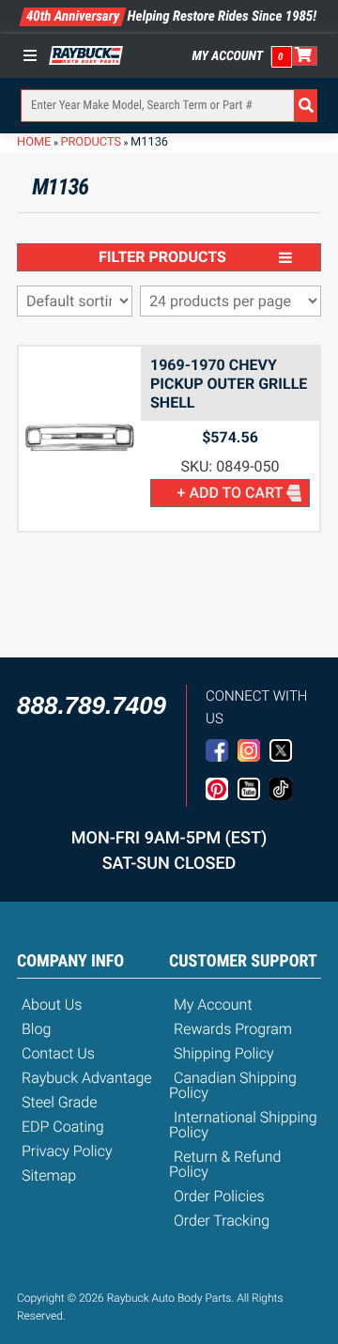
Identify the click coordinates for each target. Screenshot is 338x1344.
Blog (36, 1029)
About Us (52, 1004)
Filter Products (162, 257)
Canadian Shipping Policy (233, 1085)
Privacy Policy (67, 1151)
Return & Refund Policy (225, 1164)
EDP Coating (63, 1126)
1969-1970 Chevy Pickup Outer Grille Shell (228, 383)
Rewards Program (233, 1029)
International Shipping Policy (243, 1124)
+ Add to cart (230, 493)
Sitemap (49, 1175)
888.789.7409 (91, 705)
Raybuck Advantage (87, 1078)
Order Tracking (221, 1220)
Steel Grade (59, 1102)
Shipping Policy (224, 1053)
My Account (228, 56)
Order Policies (219, 1196)
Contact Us (58, 1053)
